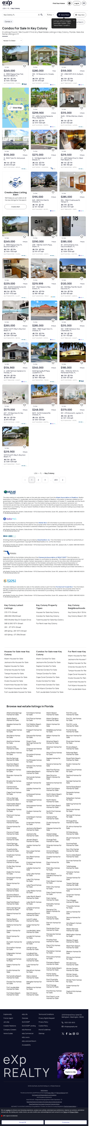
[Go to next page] (63, 480)
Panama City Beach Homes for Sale (53, 911)
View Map (17, 107)
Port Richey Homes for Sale (54, 992)
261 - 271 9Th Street (12, 627)
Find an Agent (8, 1018)
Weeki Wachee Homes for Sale (72, 930)
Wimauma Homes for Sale (73, 958)
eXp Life (24, 1014)
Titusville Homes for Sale (73, 907)
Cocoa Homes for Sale (13, 827)
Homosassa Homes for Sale (34, 806)
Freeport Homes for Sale (34, 731)
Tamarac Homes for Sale (72, 873)
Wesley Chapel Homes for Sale (72, 941)
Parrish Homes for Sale (53, 923)
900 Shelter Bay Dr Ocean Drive (17, 620)
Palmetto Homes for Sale (53, 905)
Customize (65, 1122)
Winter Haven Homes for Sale (72, 975)
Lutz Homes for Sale (32, 965)
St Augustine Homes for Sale (72, 822)
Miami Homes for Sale (53, 725)
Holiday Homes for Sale (33, 789)
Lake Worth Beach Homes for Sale (33, 897)
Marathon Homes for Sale (33, 971)
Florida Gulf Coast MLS (64, 587)
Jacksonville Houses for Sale (16, 662)
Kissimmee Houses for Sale (15, 684)
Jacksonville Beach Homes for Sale (34, 829)
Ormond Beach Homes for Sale (52, 852)
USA (35, 473)
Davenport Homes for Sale (14, 878)
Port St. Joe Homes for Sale (73, 719)
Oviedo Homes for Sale (53, 857)
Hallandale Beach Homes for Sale (33, 772)
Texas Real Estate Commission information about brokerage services (44, 1102)
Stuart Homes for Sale (73, 839)
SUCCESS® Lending (29, 1026)
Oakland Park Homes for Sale (52, 818)
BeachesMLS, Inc (44, 540)
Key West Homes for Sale (33, 857)
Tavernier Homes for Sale (73, 895)
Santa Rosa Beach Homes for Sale (73, 787)
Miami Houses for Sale (13, 658)
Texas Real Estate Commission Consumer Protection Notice (44, 1104)
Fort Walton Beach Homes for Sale (33, 725)
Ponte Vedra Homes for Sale (52, 975)
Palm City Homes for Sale (53, 888)
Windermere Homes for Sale (72, 964)
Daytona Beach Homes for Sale (13, 890)
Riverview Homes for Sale (73, 742)
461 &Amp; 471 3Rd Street (15, 634)
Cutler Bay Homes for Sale (14, 867)
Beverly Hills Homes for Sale (13, 748)
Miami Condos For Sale (45, 658)
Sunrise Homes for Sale (73, 861)
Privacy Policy (43, 1022)
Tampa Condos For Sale (46, 673)
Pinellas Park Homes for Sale (52, 940)
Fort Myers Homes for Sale (33, 714)
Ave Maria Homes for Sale (13, 736)
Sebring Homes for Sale (73, 805)
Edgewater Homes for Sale (14, 954)
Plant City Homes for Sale (53, 946)
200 (56, 480)
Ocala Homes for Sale (53, 823)
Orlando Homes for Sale (53, 846)
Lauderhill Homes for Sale (33, 937)
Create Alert (15, 207)
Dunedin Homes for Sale (14, 943)
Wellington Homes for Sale (73, 935)
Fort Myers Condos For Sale (47, 688)
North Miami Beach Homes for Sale (54, 795)
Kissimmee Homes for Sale (33, 863)
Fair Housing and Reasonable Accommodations (44, 1095)
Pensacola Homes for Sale (53, 935)
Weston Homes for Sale (73, 952)
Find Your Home (59, 3)
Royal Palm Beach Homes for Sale (73, 759)
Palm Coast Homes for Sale (53, 893)
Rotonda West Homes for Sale (72, 753)
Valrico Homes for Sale (73, 913)
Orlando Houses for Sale (14, 670)
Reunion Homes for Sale (74, 736)
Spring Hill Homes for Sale (73, 816)
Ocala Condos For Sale (45, 681)
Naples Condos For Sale (46, 666)
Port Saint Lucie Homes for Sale (52, 997)
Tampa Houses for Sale (14, 673)
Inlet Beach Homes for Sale (33, 818)
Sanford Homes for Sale (73, 776)
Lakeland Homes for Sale (33, 909)
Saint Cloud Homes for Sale (74, 770)
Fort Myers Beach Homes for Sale (13, 994)
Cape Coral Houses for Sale (15, 677)
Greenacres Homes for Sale (34, 749)
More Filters (65, 15)
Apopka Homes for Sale (14, 725)
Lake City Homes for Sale (33, 880)
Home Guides (8, 1033)
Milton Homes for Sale (53, 736)
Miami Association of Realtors (67, 497)
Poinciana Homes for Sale (53, 958)
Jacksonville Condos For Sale (48, 662)
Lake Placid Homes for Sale (33, 886)
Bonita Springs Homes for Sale (13, 759)
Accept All (22, 1122)
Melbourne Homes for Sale (33, 988)
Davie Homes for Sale (13, 884)
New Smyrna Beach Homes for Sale (53, 777)
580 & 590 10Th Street (13, 623)
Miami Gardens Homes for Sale (52, 719)
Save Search (79, 22)
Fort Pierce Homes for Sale (33, 719)
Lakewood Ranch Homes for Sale (33, 914)
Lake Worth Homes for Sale (33, 903)
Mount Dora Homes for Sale (54, 753)
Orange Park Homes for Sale (52, 840)
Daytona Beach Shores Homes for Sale (14, 896)
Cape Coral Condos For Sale (47, 677)
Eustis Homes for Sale (13, 971)
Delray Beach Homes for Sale (13, 920)
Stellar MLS (43, 523)
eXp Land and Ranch (29, 1041)
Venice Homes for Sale (73, 918)
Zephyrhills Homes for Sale (73, 992)
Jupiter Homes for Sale (33, 846)
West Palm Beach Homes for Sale (73, 947)
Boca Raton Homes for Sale (14, 753)
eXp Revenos (26, 1029)
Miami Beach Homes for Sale (52, 714)
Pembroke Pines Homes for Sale (52, 929)
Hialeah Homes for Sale (33, 784)
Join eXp (6, 1022)
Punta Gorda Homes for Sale (72, 731)
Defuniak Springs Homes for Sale (13, 909)
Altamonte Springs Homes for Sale (14, 714)
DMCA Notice (44, 1090)
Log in (76, 3)
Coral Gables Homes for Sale (13, 839)
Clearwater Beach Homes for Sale (14, 805)
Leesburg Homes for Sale (33, 943)
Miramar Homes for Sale (54, 748)
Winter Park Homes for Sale (74, 981)
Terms (65, 1112)
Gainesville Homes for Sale (33, 736)
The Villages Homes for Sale (72, 901)
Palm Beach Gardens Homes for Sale (54, 875)
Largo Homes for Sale (33, 926)
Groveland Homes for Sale (33, 755)
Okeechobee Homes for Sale (52, 835)
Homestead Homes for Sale (34, 801)
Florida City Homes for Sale (14, 982)
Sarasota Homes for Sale (72, 793)
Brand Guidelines (44, 1029)
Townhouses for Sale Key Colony (50, 620)
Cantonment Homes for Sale (13, 787)
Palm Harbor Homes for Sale (52, 899)
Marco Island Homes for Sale (32, 977)
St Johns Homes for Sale (74, 827)
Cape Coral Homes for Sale (14, 793)
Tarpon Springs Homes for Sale (72, 884)
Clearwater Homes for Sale (14, 810)
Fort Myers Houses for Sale (15, 688)
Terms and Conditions (46, 1014)
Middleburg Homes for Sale (53, 731)
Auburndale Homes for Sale (14, 731)
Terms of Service (61, 1093)
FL (41, 473)
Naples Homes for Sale (53, 759)
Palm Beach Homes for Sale (54, 882)
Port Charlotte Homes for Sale (52, 980)
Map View (81, 15)
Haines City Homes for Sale (33, 767)
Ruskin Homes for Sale (73, 765)
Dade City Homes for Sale (13, 873)
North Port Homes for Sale (53, 812)
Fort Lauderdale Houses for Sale (17, 692)
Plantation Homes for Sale (53, 952)
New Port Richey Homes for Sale (52, 770)
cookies (8, 1110)
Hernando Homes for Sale (33, 778)
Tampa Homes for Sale (73, 878)
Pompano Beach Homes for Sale (53, 963)
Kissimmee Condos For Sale (47, 684)
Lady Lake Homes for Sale (33, 874)
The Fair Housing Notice (70, 1106)
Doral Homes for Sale (13, 937)
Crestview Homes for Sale (14, 856)
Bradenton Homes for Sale (14, 770)
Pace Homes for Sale (52, 863)
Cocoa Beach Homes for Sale (13, 822)
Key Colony (49, 473)
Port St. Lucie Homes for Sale (72, 725)
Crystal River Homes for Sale (13, 861)
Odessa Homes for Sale (53, 829)
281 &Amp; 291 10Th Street (15, 631)
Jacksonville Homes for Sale (32, 835)
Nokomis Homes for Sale (54, 784)
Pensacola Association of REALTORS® (53, 557)
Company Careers (10, 1029)
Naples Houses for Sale (14, 666)
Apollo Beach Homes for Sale (13, 719)
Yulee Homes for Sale (72, 986)
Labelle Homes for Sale (33, 869)
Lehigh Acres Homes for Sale (32, 948)
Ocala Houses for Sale (13, 681)
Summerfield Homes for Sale (72, 844)
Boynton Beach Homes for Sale (13, 765)
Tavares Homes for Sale (73, 890)
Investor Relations (10, 1026)
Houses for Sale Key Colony (47, 612)
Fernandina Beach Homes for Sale (14, 977)
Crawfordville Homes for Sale (13, 850)
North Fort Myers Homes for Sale (53, 789)
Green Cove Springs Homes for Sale (33, 743)
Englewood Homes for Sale (14, 960)
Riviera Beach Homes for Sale (72, 748)
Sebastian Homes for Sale (73, 799)
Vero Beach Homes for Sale (73, 924)
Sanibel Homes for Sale (73, 782)
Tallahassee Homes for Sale (72, 867)
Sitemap (41, 1033)
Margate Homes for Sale (34, 982)
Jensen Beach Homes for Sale (32, 840)
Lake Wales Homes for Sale (33, 892)
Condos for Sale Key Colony (47, 616)
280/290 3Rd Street (12, 616)
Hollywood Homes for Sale (33, 795)
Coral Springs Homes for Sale (13, 844)
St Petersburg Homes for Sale (72, 833)
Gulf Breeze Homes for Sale (34, 761)
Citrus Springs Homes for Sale (13, 799)
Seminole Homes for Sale (73, 810)
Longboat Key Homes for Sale (32, 954)
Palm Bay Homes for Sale (53, 869)
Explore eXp (8, 1014)
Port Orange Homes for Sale (52, 986)
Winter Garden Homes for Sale (72, 969)
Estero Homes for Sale (13, 965)
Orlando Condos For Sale (46, 670)
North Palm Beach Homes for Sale (53, 806)
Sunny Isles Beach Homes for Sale (73, 856)
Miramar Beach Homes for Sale (52, 742)
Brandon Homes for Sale (14, 776)
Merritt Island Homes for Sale (32, 994)
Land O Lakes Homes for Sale (32, 920)
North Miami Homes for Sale (52, 801)
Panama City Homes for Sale (52, 918)
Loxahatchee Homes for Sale (32, 960)
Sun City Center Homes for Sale (72, 850)
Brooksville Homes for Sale (14, 782)
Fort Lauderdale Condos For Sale (49, 692)
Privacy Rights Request (47, 1018)
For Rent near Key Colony (46, 623)
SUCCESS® (26, 1022)
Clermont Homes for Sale (13, 816)
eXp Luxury (26, 1037)
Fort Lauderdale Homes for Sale (13, 988)
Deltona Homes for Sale (14, 926)
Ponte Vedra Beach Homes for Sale (54, 969)
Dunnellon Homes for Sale (14, 948)
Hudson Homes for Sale (33, 812)
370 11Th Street (10, 612)
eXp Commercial (27, 1033)
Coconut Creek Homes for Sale (13, 833)
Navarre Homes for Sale (53, 765)
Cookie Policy (43, 1026)
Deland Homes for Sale (14, 914)
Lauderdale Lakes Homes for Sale (33, 931)
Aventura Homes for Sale (13, 742)
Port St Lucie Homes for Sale (72, 714)
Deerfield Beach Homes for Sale (13, 903)
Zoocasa (25, 1018)
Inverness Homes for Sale (33, 823)
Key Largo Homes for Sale (33, 852)
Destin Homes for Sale (13, 931)
